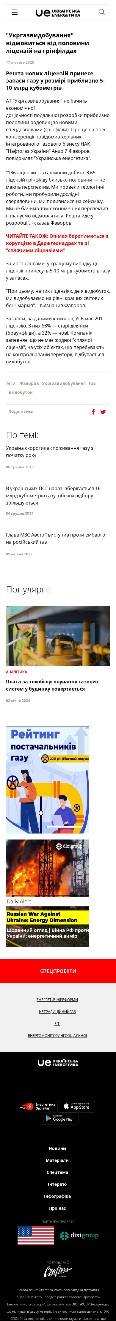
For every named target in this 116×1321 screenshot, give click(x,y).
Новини (57, 1148)
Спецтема (57, 1172)
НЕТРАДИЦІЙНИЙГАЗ (57, 1011)
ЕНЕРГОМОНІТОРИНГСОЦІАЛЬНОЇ (57, 1035)
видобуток (21, 392)
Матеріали (57, 1160)
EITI (57, 1023)
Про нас (57, 1208)
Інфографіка (57, 1196)
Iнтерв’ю (57, 1184)
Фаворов (29, 383)
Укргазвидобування (64, 383)
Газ (92, 383)
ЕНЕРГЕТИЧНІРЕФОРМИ (57, 999)
